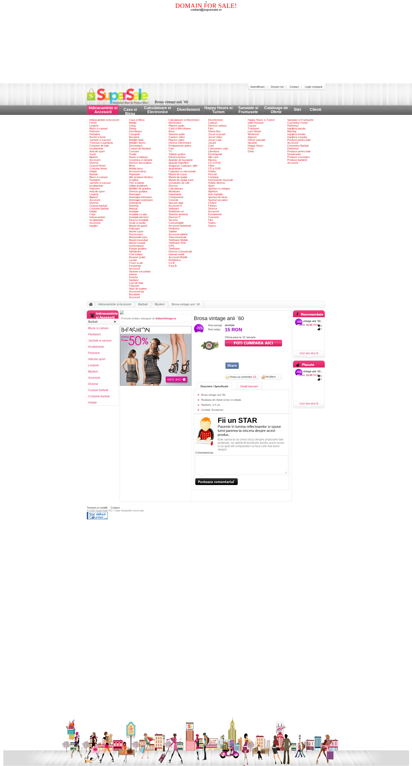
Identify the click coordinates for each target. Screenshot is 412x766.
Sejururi (252, 137)
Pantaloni (94, 134)
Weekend (253, 134)
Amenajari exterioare (141, 200)
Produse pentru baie (299, 139)
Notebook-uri (176, 211)
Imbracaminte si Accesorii (103, 110)
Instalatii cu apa (138, 214)
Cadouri (212, 122)
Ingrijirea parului (296, 128)
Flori (210, 128)
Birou (132, 165)
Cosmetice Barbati (298, 145)
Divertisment (188, 109)
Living (132, 125)
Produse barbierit (297, 159)
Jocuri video (215, 137)
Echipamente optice (180, 145)
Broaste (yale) (137, 257)
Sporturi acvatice (218, 200)
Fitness (212, 205)
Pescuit (212, 174)
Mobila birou (136, 168)
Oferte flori (214, 131)
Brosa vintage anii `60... (309, 321)
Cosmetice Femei (297, 122)
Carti (211, 145)
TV (170, 151)
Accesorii (94, 159)
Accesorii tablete (178, 234)
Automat (134, 205)
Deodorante (294, 154)
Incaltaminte (96, 148)
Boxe (172, 131)
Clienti (315, 109)
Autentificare (257, 86)
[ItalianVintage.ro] (209, 350)
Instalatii (133, 211)
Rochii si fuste (97, 137)
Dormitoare (135, 131)
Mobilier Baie (136, 139)
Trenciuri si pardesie (101, 142)
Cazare (252, 125)
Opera (212, 225)
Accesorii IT (175, 205)
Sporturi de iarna (217, 197)
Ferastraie (135, 265)
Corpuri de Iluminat (140, 148)
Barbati (93, 174)
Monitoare (174, 191)
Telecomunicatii (177, 237)
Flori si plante (136, 182)
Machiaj (291, 131)
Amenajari (134, 194)
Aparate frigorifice (179, 162)
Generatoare (136, 245)
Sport (211, 185)
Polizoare (134, 228)
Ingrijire (93, 225)
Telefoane (174, 248)
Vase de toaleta (138, 288)
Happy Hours (255, 145)
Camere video (177, 137)
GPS (171, 245)
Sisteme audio (177, 134)
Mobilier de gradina (140, 188)
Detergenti (135, 202)
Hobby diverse (216, 182)
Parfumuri (293, 125)
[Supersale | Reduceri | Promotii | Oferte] (121, 103)
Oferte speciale (256, 139)
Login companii (313, 86)
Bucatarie (134, 294)
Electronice (175, 122)
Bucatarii (134, 137)
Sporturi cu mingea (219, 188)
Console (173, 200)
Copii (92, 214)
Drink (251, 151)
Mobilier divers (137, 142)
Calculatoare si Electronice (157, 110)
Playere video (176, 139)
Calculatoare (176, 188)
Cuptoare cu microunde (182, 171)
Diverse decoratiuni (140, 162)
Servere (173, 220)
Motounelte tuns (138, 237)
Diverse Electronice (180, 142)
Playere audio (176, 125)
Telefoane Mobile (178, 240)
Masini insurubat (138, 240)
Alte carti (213, 157)
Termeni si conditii (97, 507)
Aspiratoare (175, 168)
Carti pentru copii (218, 148)
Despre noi (277, 86)
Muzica (212, 159)
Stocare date (176, 202)
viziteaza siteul (253, 343)
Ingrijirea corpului (297, 137)
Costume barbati (98, 208)
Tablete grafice (177, 154)
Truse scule (136, 262)
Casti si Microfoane (180, 128)
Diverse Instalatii (138, 220)
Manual (133, 208)
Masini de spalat (178, 177)
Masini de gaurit (138, 225)
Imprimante (175, 194)
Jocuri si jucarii (216, 134)
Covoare (134, 151)
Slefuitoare (135, 251)
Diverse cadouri (217, 125)
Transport (253, 128)
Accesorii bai (136, 291)
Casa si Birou (130, 111)
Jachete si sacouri (100, 139)
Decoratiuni (135, 145)
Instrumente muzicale (220, 180)
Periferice (174, 228)
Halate (93, 171)
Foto (171, 148)
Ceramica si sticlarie (140, 159)
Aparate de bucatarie (181, 159)
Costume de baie (99, 145)
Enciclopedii (215, 154)
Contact (294, 86)
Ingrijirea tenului (296, 134)
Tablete (173, 231)
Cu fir (172, 262)
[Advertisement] (206, 47)
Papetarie (134, 174)
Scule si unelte (137, 222)
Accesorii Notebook (180, 225)
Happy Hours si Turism (218, 110)
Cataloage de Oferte (276, 110)
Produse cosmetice (298, 157)
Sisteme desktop (178, 214)
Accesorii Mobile (178, 257)
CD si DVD (214, 162)
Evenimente (215, 214)
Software (174, 208)
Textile (132, 154)
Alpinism (213, 191)
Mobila (132, 122)
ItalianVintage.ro (166, 318)
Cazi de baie (136, 282)
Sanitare (134, 280)
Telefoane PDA (177, 242)
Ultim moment (255, 122)
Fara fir (173, 265)
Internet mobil (176, 254)
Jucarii (212, 142)
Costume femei (98, 168)
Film (210, 220)
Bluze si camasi (98, 128)
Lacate (133, 260)
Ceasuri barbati (98, 205)
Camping (213, 177)
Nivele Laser (136, 231)
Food (251, 148)
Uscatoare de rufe (179, 182)
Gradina (133, 180)
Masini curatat (137, 242)
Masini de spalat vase (181, 180)
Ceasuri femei (97, 165)
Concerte (213, 217)
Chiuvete (134, 285)
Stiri (297, 109)
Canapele (134, 134)
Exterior (133, 277)
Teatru (212, 222)
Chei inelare (136, 254)
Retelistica (174, 260)
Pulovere (94, 131)
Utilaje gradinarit (138, 185)
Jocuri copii (214, 139)
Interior (133, 274)
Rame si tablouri (138, 157)
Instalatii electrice (139, 217)
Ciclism (212, 202)
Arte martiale (215, 194)
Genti (92, 154)
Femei (93, 122)
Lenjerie (93, 125)
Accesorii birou (137, 171)
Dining (132, 128)
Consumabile (176, 222)
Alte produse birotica (141, 177)
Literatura (213, 151)
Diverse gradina (138, 191)
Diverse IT (175, 217)
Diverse (93, 162)
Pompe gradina (137, 248)
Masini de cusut (178, 174)
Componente (176, 197)
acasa (90, 305)
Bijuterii (93, 157)
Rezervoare (136, 234)
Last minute (254, 131)
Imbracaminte (97, 217)
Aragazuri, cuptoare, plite (183, 165)
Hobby (212, 171)
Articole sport (97, 151)
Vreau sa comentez (243, 376)
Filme (211, 165)
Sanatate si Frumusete (248, 110)
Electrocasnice (177, 157)
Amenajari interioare (140, 197)
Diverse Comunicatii (180, 251)
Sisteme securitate (139, 271)
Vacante (252, 142)
